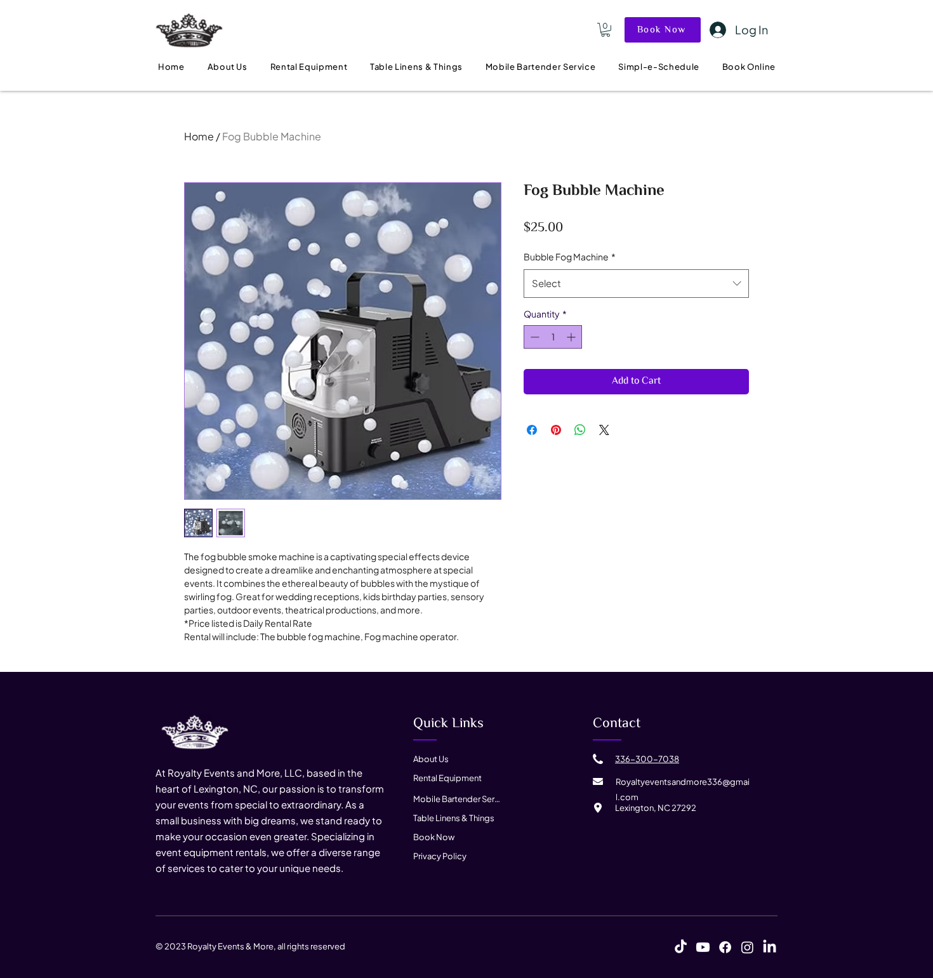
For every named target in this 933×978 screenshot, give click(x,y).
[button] (605, 30)
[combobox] (636, 283)
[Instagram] (747, 947)
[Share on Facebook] (531, 430)
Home (199, 136)
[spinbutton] (552, 337)
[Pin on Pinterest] (556, 430)
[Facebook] (725, 947)
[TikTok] (681, 947)
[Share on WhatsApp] (580, 430)
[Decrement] (533, 337)
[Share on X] (604, 430)
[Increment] (572, 337)
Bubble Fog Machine (570, 256)
